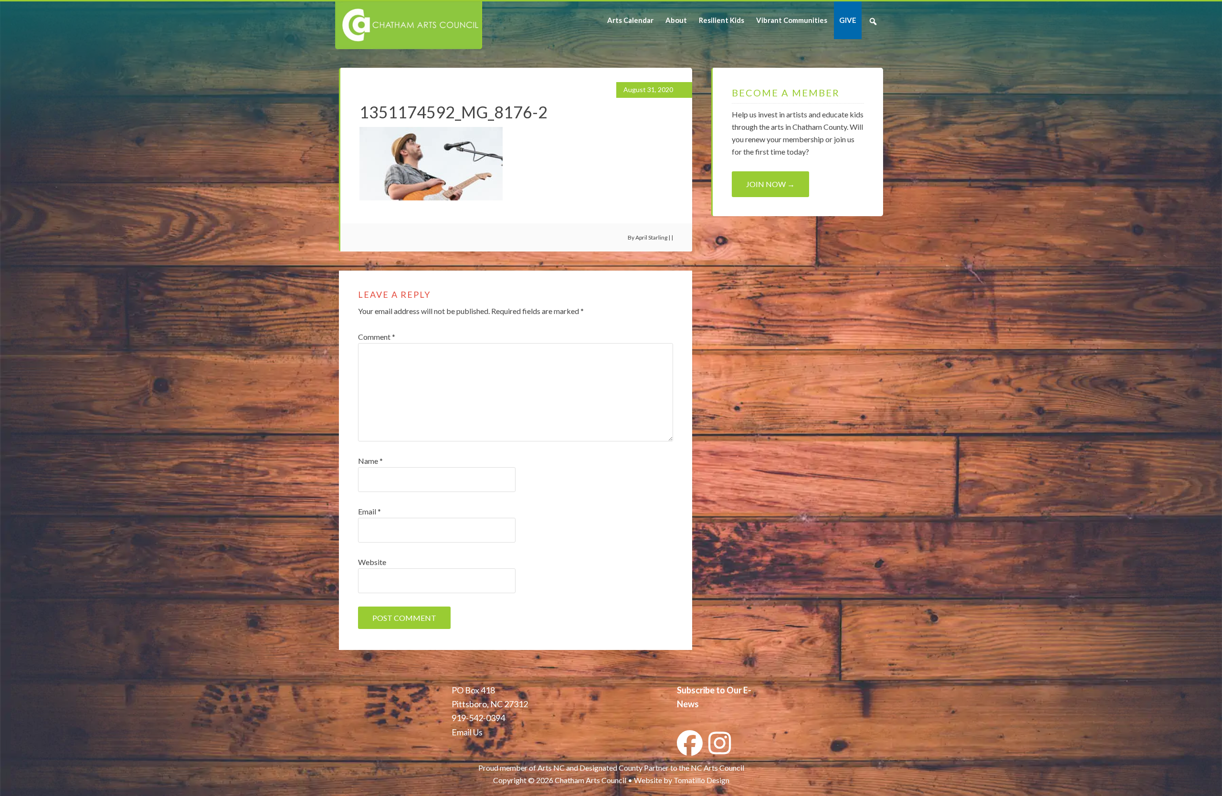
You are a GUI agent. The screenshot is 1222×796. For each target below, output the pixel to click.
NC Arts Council (717, 767)
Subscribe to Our (709, 690)
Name (370, 460)
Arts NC (551, 767)
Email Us (467, 732)
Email (369, 511)
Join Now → (770, 184)
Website (372, 561)
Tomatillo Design (701, 780)
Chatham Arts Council (408, 25)
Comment (376, 336)
